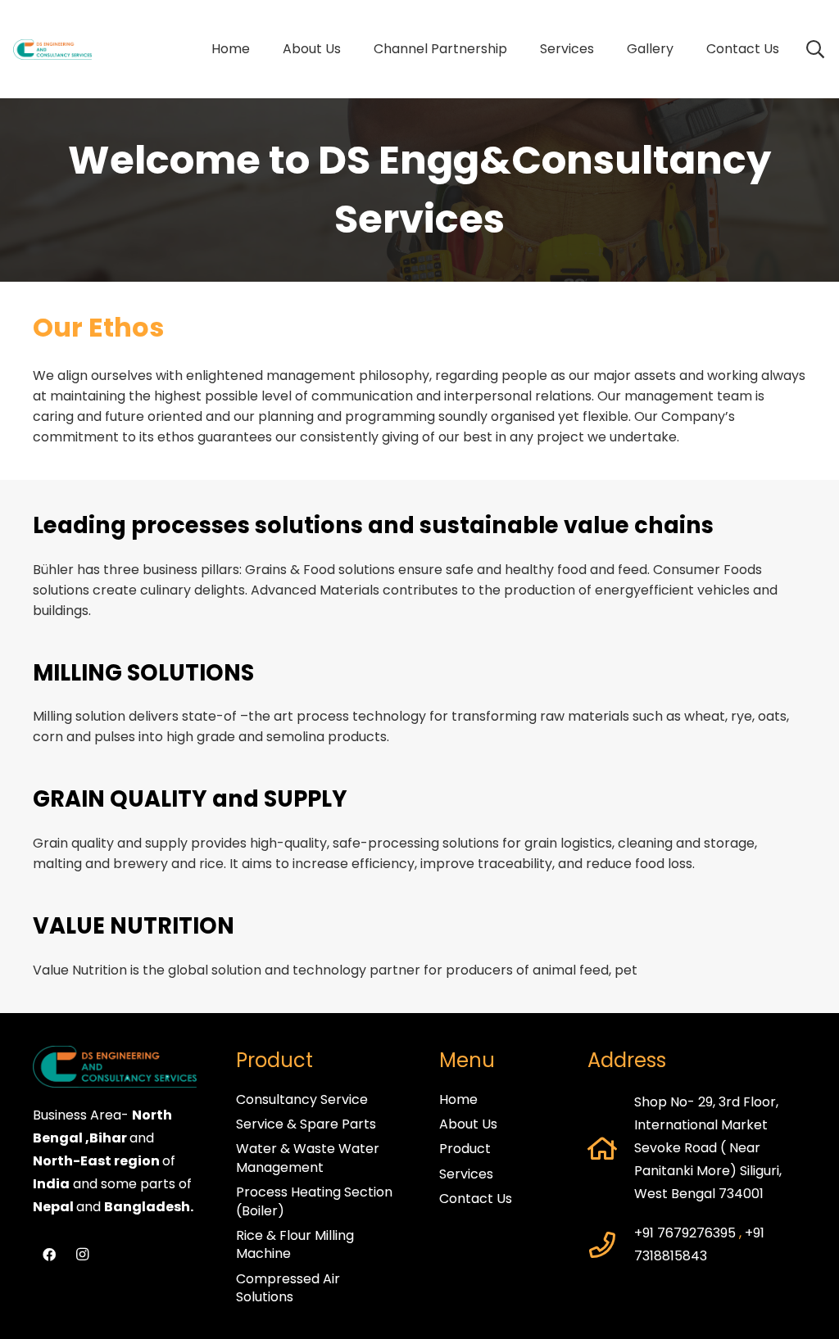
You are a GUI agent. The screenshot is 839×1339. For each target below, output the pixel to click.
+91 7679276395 (685, 1233)
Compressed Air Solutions (288, 1287)
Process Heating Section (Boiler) (314, 1201)
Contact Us (475, 1198)
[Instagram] (82, 1254)
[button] (515, 49)
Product (465, 1148)
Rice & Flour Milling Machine (295, 1244)
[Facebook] (49, 1254)
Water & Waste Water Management (307, 1157)
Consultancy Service (302, 1099)
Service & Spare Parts (306, 1124)
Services (466, 1174)
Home (458, 1099)
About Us (468, 1124)
